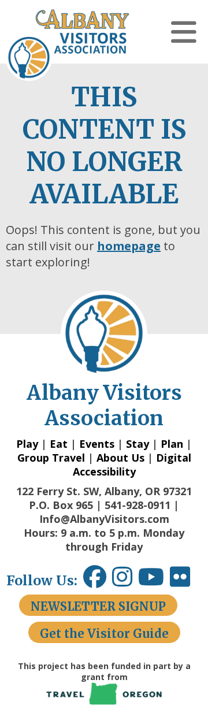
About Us (120, 458)
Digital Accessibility (132, 464)
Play (27, 444)
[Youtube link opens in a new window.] (154, 581)
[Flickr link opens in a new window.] (186, 581)
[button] (183, 31)
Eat (59, 444)
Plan (172, 444)
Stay (137, 444)
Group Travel (51, 458)
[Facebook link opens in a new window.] (94, 581)
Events (96, 444)
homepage (129, 246)
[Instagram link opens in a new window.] (125, 581)
